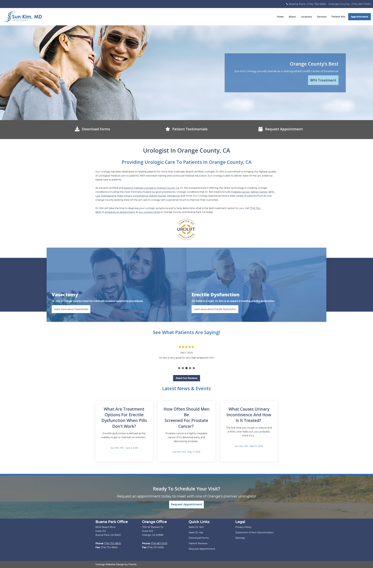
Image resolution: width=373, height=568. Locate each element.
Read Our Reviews (186, 378)
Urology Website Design (109, 564)
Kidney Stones (157, 195)
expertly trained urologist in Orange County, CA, (152, 188)
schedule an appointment (120, 212)
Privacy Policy (243, 527)
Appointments (359, 16)
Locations (306, 16)
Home (280, 16)
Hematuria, (173, 195)
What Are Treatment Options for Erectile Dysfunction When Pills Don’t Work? (124, 417)
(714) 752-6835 (112, 543)
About (292, 16)
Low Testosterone (105, 195)
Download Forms (199, 538)
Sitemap (240, 538)
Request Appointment (202, 548)
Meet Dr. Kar (196, 532)
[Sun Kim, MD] (22, 17)
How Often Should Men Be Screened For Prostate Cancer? (186, 417)
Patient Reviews (198, 543)
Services (322, 16)
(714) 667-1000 (159, 543)
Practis (132, 564)
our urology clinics (149, 212)
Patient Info (338, 16)
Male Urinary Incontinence (132, 195)
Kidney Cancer (259, 191)
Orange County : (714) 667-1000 (349, 4)
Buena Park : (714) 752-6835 (307, 4)
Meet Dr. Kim (196, 527)
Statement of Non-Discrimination (254, 532)
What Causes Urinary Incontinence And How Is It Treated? (248, 414)
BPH (271, 191)
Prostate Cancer (240, 191)
